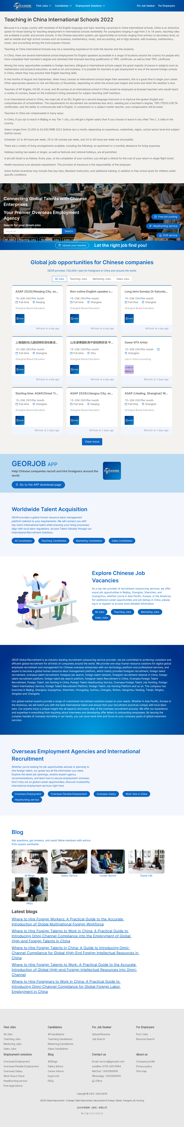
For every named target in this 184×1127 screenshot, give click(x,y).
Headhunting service (15, 1080)
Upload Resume (101, 1034)
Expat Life (53, 1076)
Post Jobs (142, 1034)
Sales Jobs (10, 1048)
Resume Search (145, 1039)
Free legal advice (13, 1085)
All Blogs (53, 1061)
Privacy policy (144, 1066)
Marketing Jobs (13, 1044)
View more (92, 441)
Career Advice (56, 1071)
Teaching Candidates (60, 1039)
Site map (141, 1071)
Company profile (145, 1061)
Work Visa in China (14, 1076)
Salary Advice (55, 1066)
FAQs (51, 1080)
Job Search (98, 1039)
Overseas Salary (13, 1071)
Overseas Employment (17, 1061)
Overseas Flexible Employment (21, 1066)
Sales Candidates (58, 1048)
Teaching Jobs (12, 1039)
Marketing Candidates (60, 1044)
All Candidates (56, 1034)
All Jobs (8, 1034)
